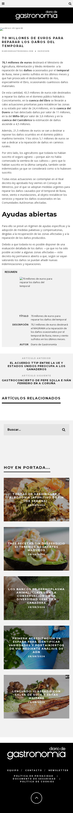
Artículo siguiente (36, 375)
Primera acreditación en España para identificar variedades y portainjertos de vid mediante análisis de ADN (36, 645)
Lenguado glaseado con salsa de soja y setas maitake (36, 694)
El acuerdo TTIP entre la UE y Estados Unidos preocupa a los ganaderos (37, 366)
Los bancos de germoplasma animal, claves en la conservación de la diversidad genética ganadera (36, 596)
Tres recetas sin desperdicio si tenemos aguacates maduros (36, 547)
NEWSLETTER (58, 770)
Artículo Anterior (36, 358)
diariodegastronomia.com (17, 51)
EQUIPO (13, 770)
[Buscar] (70, 3)
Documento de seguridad (34, 779)
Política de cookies (37, 781)
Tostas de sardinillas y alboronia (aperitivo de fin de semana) (36, 497)
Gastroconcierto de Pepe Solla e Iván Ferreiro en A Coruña (36, 382)
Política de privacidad (34, 776)
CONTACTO (33, 770)
